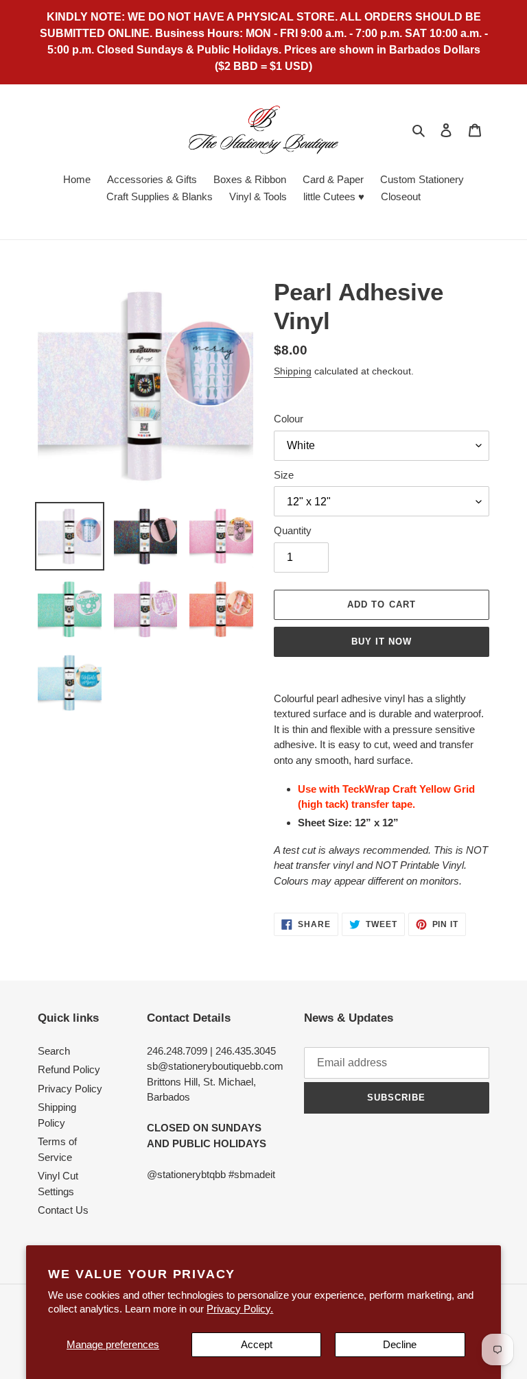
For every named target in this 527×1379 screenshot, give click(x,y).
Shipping (293, 370)
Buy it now (381, 641)
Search (54, 1051)
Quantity (293, 530)
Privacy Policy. (240, 1309)
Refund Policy (69, 1069)
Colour (288, 418)
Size (284, 475)
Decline (400, 1344)
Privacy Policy (70, 1088)
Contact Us (63, 1210)
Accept (256, 1344)
